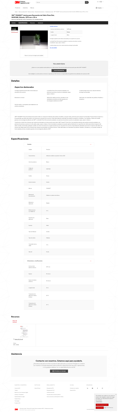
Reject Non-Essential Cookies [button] (102, 404)
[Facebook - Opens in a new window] (97, 388)
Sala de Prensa (37, 388)
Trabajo (16, 390)
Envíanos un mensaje (60, 371)
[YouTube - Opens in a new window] (92, 388)
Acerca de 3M (17, 388)
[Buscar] (87, 2)
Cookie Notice (99, 401)
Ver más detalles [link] (53, 47)
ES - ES (98, 1)
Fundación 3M (17, 403)
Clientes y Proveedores (19, 394)
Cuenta (100, 8)
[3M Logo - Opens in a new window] (22, 2)
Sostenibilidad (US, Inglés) (20, 396)
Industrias (25, 7)
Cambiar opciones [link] (54, 26)
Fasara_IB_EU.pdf (19, 339)
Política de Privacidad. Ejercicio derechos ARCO (35, 408)
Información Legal (23, 408)
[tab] (15, 321)
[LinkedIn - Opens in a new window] (88, 388)
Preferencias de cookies (49, 408)
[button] (108, 408)
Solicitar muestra (59, 70)
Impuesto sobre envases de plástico (54, 394)
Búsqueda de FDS (50, 388)
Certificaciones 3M (50, 392)
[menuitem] (13, 23)
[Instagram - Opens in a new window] (102, 388)
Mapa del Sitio (73, 390)
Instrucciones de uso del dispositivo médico (55, 396)
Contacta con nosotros (74, 388)
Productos (17, 7)
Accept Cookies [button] (100, 407)
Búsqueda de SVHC (50, 390)
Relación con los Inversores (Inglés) (21, 392)
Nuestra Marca (17, 398)
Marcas (32, 7)
